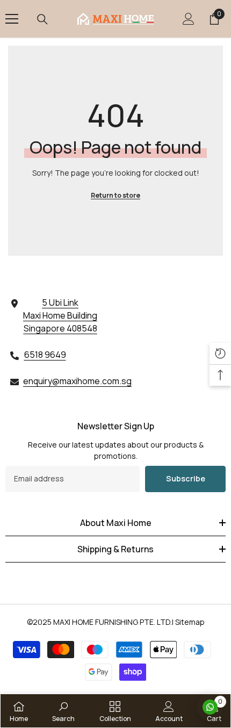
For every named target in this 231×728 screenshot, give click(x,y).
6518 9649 (45, 355)
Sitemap (190, 622)
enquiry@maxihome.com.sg (77, 381)
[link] (63, 711)
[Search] (42, 19)
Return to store (115, 195)
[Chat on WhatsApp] (210, 707)
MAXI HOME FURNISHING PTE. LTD (111, 622)
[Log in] (188, 19)
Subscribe (185, 478)
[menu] (11, 18)
